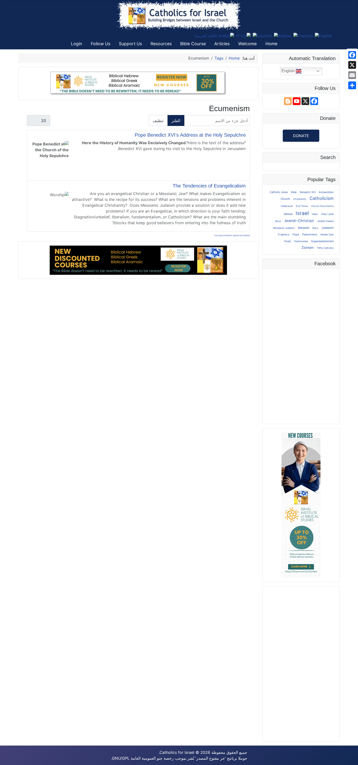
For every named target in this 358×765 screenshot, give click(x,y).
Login (76, 43)
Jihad (278, 221)
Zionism (307, 247)
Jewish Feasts (325, 221)
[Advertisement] (301, 663)
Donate (301, 135)
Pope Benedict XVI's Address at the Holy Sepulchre (190, 135)
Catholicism (322, 198)
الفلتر (175, 120)
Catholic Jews (279, 192)
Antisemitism (326, 192)
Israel (302, 213)
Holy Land (327, 214)
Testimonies (301, 241)
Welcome (247, 43)
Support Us (130, 43)
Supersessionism (322, 241)
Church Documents (322, 206)
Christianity (299, 198)
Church (285, 199)
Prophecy (283, 234)
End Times (302, 206)
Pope (295, 234)
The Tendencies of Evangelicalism (209, 185)
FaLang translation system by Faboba (232, 235)
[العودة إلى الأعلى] (8, 756)
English (289, 71)
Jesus (287, 214)
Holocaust (287, 206)
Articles (222, 43)
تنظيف (158, 120)
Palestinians (309, 234)
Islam (315, 214)
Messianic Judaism (284, 227)
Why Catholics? (325, 248)
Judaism (327, 228)
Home (271, 43)
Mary (315, 227)
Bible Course (193, 43)
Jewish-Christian (299, 220)
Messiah (303, 228)
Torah (287, 241)
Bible (294, 192)
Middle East (327, 234)
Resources (161, 43)
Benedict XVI (308, 192)
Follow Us (100, 43)
